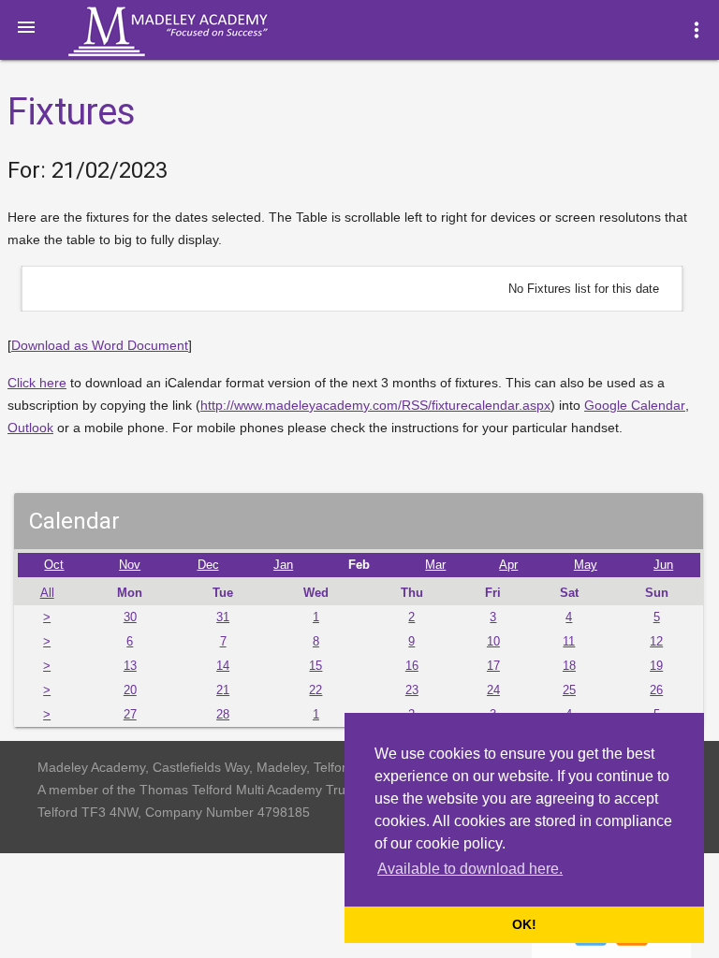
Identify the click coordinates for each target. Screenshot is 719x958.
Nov (129, 565)
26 (656, 690)
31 (222, 617)
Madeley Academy (193, 32)
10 (493, 641)
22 (315, 690)
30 (130, 617)
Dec (208, 565)
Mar (435, 565)
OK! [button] (524, 924)
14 (222, 666)
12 (656, 641)
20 (130, 690)
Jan (283, 565)
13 (130, 666)
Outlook (30, 427)
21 (222, 690)
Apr (508, 565)
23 (411, 690)
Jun (663, 565)
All (47, 593)
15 (315, 666)
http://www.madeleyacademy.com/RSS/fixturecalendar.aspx (375, 405)
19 (656, 666)
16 (411, 666)
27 (130, 714)
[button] (26, 26)
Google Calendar (634, 405)
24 (493, 690)
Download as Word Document (99, 345)
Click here (36, 382)
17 (493, 666)
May (585, 565)
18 (569, 666)
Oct (54, 565)
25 (569, 690)
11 (569, 641)
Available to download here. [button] (470, 869)
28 (222, 714)
